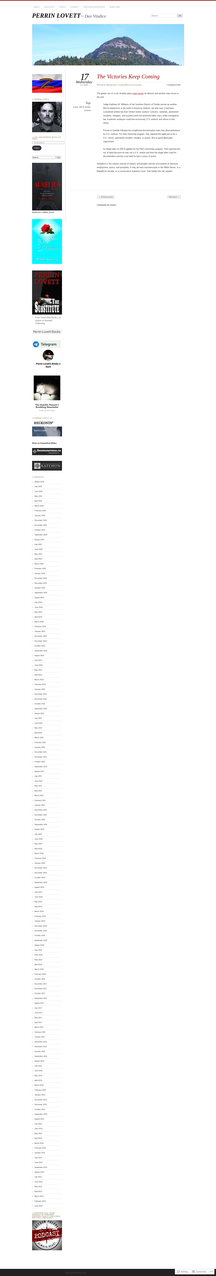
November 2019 (40, 873)
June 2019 (38, 897)
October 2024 (39, 588)
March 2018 (39, 969)
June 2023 (38, 665)
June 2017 (38, 1013)
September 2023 (40, 651)
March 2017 (39, 1027)
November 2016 (40, 1046)
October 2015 (39, 1109)
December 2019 (40, 868)
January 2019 (39, 921)
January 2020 (39, 863)
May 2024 (38, 612)
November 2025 (40, 525)
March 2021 (39, 795)
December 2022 (40, 694)
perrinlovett (111, 85)
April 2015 (38, 1138)
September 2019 (40, 882)
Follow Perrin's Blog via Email (46, 138)
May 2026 (38, 496)
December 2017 (40, 984)
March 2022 (39, 737)
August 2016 (39, 1061)
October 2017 (39, 993)
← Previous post (106, 197)
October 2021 (39, 762)
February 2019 (40, 916)
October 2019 (39, 877)
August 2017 (39, 1003)
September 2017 (40, 998)
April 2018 (38, 964)
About (37, 7)
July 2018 (38, 950)
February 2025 (40, 568)
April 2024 (38, 617)
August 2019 (39, 887)
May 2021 (38, 786)
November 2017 (40, 989)
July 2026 (38, 486)
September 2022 (40, 709)
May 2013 (38, 1186)
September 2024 (40, 593)
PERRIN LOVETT (56, 15)
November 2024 (40, 583)
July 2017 (38, 1008)
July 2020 (38, 834)
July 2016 (38, 1066)
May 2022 (38, 728)
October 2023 (39, 646)
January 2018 (39, 979)
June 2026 (38, 491)
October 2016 (39, 1051)
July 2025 (38, 544)
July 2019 (38, 892)
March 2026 (39, 506)
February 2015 (40, 1148)
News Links (115, 7)
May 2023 (38, 670)
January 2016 (39, 1095)
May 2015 (38, 1133)
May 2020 (38, 844)
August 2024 (39, 597)
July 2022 (38, 718)
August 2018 (39, 945)
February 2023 (40, 684)
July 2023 (38, 660)
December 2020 (40, 810)
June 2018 (38, 955)
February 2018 (40, 974)
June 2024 (38, 607)
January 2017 (39, 1037)
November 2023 (40, 641)
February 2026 (40, 511)
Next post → (174, 197)
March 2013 (39, 1196)
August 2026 (39, 482)
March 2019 (39, 911)
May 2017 (38, 1018)
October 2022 (39, 704)
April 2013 (38, 1191)
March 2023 (39, 680)
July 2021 (38, 776)
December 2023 (40, 636)
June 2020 (38, 839)
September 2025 (40, 535)
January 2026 (39, 515)
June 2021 (38, 781)
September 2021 (40, 767)
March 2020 (39, 853)
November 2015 (40, 1104)
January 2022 (39, 747)
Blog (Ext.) (49, 7)
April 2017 (38, 1022)
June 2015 (38, 1129)
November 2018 (40, 931)
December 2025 (40, 520)
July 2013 (38, 1177)
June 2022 (38, 723)
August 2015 (39, 1119)
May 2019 (38, 902)
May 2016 (38, 1076)
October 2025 (39, 530)
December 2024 (40, 578)
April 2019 (38, 906)
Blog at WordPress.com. (76, 1273)
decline (87, 107)
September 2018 (40, 940)
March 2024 (39, 622)
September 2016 (40, 1056)
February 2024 (40, 626)
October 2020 (39, 820)
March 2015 (39, 1143)
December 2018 (40, 926)
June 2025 (38, 549)
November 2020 (40, 815)
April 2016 (38, 1080)
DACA (81, 107)
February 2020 (40, 858)
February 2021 (40, 800)
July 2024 (38, 602)
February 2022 (40, 742)
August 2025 (39, 540)
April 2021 (38, 791)
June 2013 (38, 1182)
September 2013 (40, 1167)
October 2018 (39, 935)
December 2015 (40, 1100)
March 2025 (39, 564)
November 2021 (40, 757)
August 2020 (39, 829)
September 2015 (40, 1114)
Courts (75, 107)
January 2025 (39, 573)
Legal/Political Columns (131, 85)
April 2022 (38, 733)
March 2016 (39, 1085)
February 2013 (40, 1201)
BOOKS (62, 7)
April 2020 (38, 849)
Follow (36, 148)
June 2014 (38, 1162)
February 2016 (40, 1090)
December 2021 (40, 752)
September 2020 (40, 824)
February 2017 (40, 1032)
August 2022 (39, 713)
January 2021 (39, 805)
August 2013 (39, 1172)
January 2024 (39, 631)
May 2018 (38, 960)
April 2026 (38, 501)
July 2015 (38, 1124)
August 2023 (39, 655)
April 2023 (38, 675)
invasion (87, 110)
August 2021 (39, 771)
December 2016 (40, 1042)
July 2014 (38, 1158)
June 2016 (38, 1071)
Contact (74, 7)
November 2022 (40, 699)
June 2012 (38, 1206)
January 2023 (39, 689)
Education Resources (94, 7)
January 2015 (39, 1153)
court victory (138, 93)
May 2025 (38, 554)
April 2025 (38, 559)
